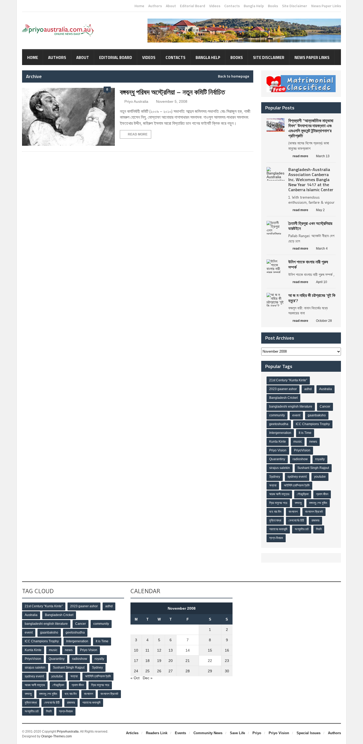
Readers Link (156, 733)
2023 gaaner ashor (283, 389)
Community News (207, 733)
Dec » (148, 678)
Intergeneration (280, 433)
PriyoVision (302, 450)
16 (227, 650)
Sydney (274, 476)
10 (136, 650)
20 (170, 661)
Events (180, 733)
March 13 (323, 156)
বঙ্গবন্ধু (298, 503)
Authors (155, 6)
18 (147, 661)
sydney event (297, 476)
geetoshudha (278, 424)
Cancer (325, 406)
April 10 (321, 282)
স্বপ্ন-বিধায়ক (276, 538)
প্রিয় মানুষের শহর (278, 503)
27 (170, 671)
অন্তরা (272, 485)
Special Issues (308, 733)
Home (139, 6)
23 (227, 661)
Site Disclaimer (294, 6)
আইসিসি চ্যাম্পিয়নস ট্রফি (297, 485)
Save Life (237, 733)
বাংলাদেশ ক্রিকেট (314, 512)
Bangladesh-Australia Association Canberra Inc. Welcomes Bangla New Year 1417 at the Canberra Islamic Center (310, 179)
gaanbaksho (317, 415)
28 (187, 671)
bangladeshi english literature (290, 406)
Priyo (256, 733)
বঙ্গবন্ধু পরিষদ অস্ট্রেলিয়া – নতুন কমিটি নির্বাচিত (172, 92)
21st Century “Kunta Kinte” (288, 380)
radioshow (300, 459)
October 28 (324, 320)
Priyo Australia (136, 101)
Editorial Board (192, 6)
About (171, 6)
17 (136, 661)
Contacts (232, 6)
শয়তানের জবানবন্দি (278, 529)
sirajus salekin (279, 468)
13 (170, 650)
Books (273, 6)
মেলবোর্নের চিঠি (296, 520)
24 (136, 671)
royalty (320, 459)
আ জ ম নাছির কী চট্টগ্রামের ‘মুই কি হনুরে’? (311, 297)
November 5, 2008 (171, 101)
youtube (320, 476)
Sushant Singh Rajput (313, 468)
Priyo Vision (277, 450)
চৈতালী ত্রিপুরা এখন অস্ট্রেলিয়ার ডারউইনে (310, 226)
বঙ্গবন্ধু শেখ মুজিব (318, 503)
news (313, 441)
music (297, 441)
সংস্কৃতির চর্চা (302, 529)
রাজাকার (315, 520)
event (296, 415)
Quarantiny (277, 459)
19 (159, 661)
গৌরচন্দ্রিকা (303, 494)
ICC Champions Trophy (313, 424)
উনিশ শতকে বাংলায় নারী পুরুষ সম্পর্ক (308, 264)
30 (227, 671)
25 (147, 671)
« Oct (135, 678)
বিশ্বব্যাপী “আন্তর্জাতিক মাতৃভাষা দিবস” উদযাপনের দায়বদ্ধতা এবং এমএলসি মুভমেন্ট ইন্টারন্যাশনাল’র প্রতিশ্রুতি (310, 128)
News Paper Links (326, 6)
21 (187, 661)
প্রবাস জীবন (322, 494)
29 (210, 671)
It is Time (305, 433)
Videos (214, 6)
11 (147, 650)
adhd (308, 389)
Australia (325, 389)
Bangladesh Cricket (283, 398)
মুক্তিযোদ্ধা (275, 520)
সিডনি (319, 529)
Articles (132, 733)
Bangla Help (254, 6)
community (277, 415)
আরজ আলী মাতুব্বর (279, 494)
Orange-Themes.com (56, 736)
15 (210, 650)
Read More (137, 134)
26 (159, 671)
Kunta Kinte (277, 441)
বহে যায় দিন (275, 512)
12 (159, 650)
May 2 (320, 210)
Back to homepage (233, 76)
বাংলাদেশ (293, 512)
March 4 (322, 248)
